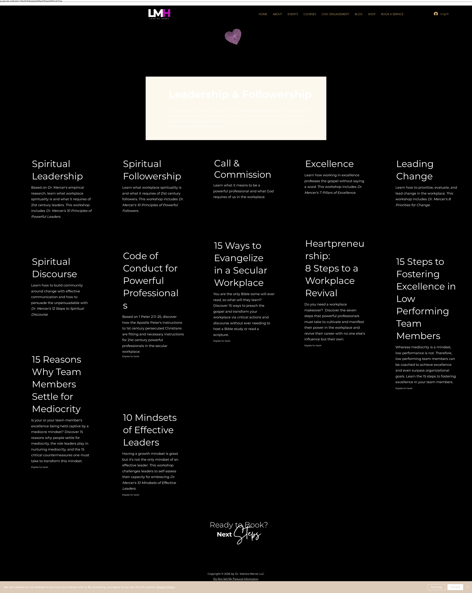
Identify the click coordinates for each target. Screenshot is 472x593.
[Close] (467, 587)
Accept (455, 587)
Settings (436, 587)
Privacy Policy (166, 587)
